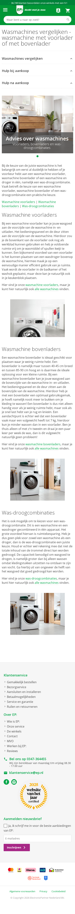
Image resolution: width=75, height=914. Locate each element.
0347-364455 (36, 759)
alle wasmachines (47, 289)
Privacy (43, 891)
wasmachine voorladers (41, 285)
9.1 (65, 3)
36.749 (14, 3)
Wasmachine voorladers (18, 202)
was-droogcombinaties (41, 578)
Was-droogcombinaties (38, 206)
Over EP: (10, 714)
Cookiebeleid (59, 891)
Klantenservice (15, 675)
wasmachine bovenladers (42, 444)
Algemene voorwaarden (22, 891)
